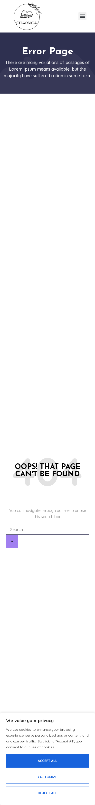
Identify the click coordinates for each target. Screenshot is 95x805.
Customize (47, 777)
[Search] (12, 541)
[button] (82, 16)
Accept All (47, 761)
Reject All (47, 793)
